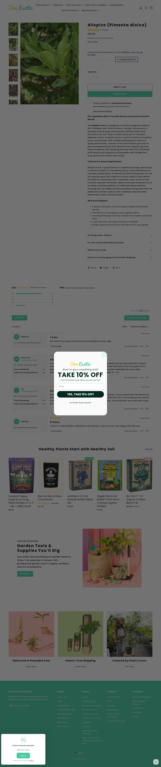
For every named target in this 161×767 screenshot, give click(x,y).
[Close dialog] (104, 355)
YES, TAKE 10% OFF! (80, 394)
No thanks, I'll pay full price (80, 402)
